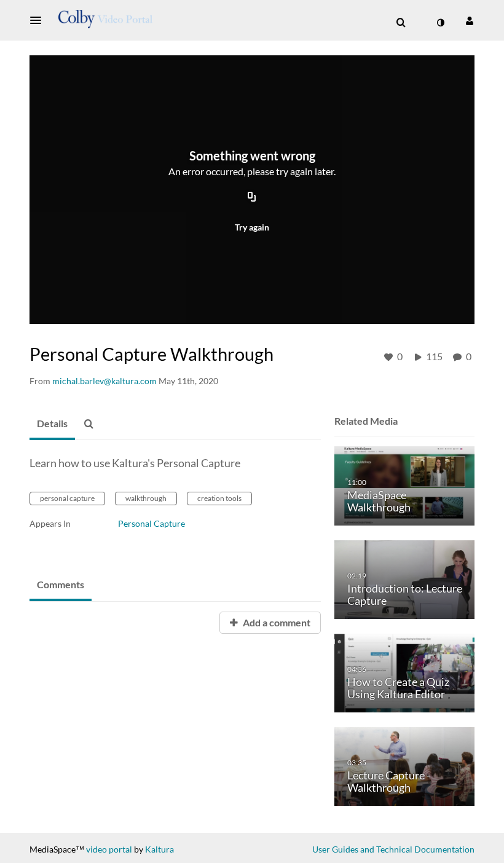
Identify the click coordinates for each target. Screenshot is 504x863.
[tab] (52, 424)
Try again (252, 227)
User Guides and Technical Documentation (393, 849)
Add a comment (275, 622)
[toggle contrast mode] (440, 23)
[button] (39, 20)
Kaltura (159, 849)
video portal (109, 849)
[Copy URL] (252, 198)
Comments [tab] (60, 584)
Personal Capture (151, 523)
